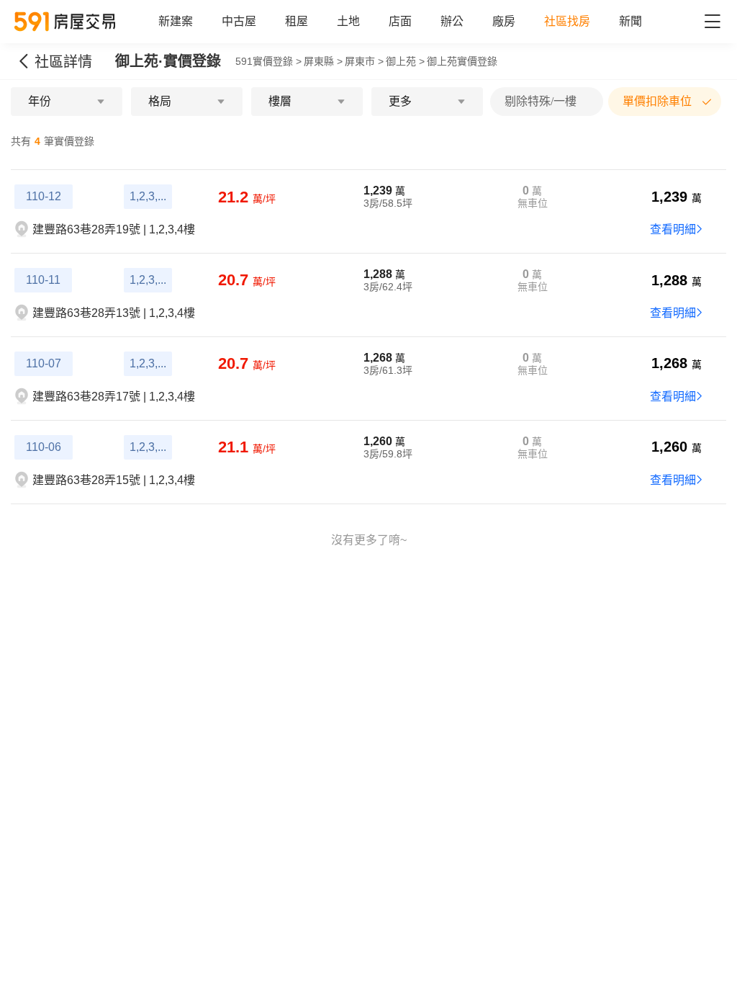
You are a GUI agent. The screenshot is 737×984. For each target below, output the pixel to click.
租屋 (296, 21)
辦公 (452, 21)
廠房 (503, 21)
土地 (348, 21)
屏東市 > (364, 61)
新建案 (175, 21)
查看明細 (673, 229)
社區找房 (567, 21)
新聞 (630, 21)
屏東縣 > (323, 61)
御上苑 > (405, 61)
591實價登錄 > (268, 61)
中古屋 (239, 21)
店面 (400, 21)
